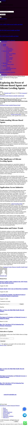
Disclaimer (5, 414)
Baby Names (9, 55)
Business (5, 63)
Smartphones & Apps (11, 68)
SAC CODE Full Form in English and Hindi (11, 24)
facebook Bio (9, 59)
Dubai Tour (8, 61)
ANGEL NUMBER (11, 53)
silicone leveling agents (16, 203)
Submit (16, 421)
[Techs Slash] (3, 41)
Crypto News (9, 48)
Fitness (7, 60)
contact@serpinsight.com (10, 394)
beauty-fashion (9, 57)
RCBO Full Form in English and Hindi (10, 30)
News (4, 45)
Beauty (7, 56)
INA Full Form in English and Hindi (9, 36)
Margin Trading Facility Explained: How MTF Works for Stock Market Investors (13, 282)
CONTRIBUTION (7, 69)
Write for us (6, 417)
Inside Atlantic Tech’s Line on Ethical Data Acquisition (14, 288)
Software (8, 67)
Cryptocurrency (9, 49)
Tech (7, 47)
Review (5, 65)
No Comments (23, 93)
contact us (5, 410)
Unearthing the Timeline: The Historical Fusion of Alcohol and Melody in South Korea (12, 295)
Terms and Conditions (8, 416)
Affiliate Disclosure (7, 412)
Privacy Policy (3, 18)
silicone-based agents (16, 114)
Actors (7, 52)
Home (4, 44)
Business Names (10, 64)
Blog (1, 79)
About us (5, 409)
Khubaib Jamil (7, 93)
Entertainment (7, 51)
